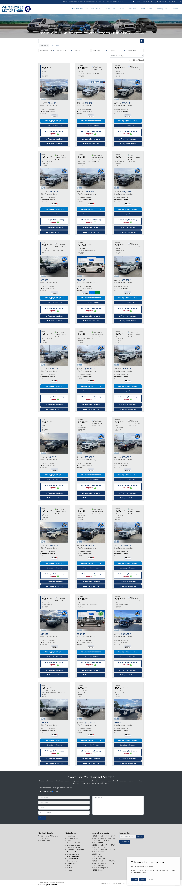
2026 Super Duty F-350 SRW (104, 863)
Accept (134, 879)
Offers (121, 9)
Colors (112, 50)
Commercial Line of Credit (75, 843)
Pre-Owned (43, 45)
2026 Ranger (98, 870)
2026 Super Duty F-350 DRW (104, 849)
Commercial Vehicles (73, 845)
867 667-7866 (140, 2)
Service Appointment (73, 854)
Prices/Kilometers (46, 50)
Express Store (110, 9)
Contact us (125, 842)
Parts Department (72, 858)
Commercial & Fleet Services (75, 849)
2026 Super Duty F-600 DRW (104, 861)
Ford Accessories (72, 863)
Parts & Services (146, 9)
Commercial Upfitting (73, 847)
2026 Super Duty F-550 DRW (104, 845)
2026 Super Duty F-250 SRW (104, 836)
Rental (69, 865)
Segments (96, 50)
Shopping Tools (162, 9)
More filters (132, 50)
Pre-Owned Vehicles (93, 9)
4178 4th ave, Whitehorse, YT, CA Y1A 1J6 (161, 2)
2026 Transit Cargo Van (102, 840)
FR (180, 2)
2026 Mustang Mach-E (101, 868)
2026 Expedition (99, 859)
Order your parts (72, 861)
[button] (54, 121)
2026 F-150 (97, 856)
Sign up (139, 837)
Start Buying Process (54, 125)
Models (77, 50)
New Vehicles (77, 9)
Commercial (131, 9)
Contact (175, 9)
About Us (69, 870)
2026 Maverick (98, 865)
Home (132, 33)
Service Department (73, 856)
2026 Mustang (98, 852)
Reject (142, 879)
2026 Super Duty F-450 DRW (104, 838)
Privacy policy (105, 883)
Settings (151, 879)
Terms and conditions (121, 883)
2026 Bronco (98, 843)
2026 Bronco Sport (100, 847)
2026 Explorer (98, 854)
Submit (42, 818)
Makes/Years (62, 50)
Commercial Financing (73, 852)
